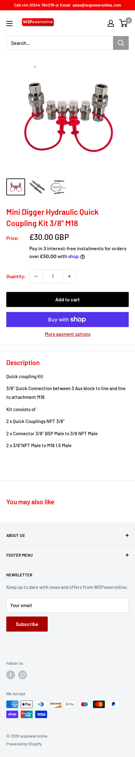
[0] (123, 23)
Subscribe (27, 624)
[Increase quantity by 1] (69, 276)
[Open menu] (9, 23)
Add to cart (67, 299)
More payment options (67, 334)
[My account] (111, 23)
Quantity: (15, 276)
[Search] (121, 43)
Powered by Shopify (24, 743)
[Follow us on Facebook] (10, 674)
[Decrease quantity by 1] (36, 276)
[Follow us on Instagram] (22, 674)
